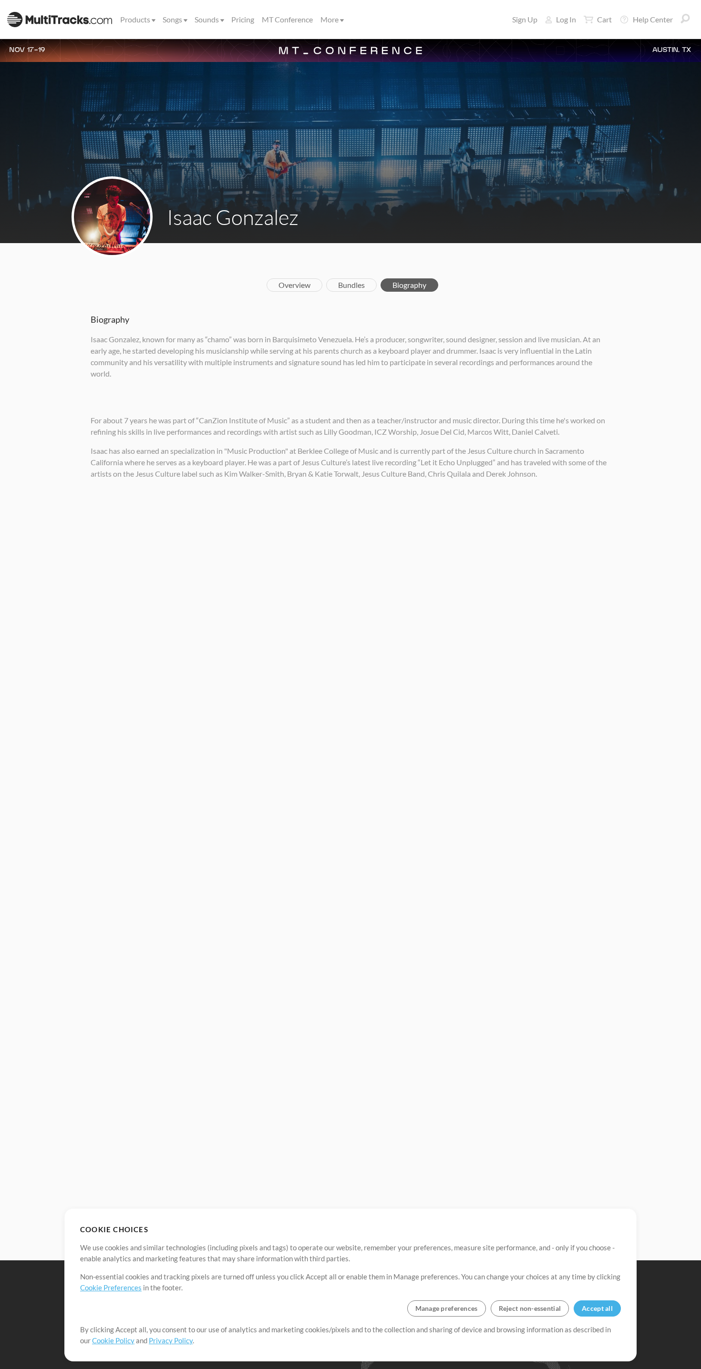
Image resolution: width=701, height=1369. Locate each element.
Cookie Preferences (111, 1287)
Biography (409, 284)
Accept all (597, 1308)
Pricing (242, 19)
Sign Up (524, 19)
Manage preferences (446, 1308)
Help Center (653, 19)
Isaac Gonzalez (233, 217)
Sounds (207, 19)
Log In (566, 19)
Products (135, 19)
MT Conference (287, 19)
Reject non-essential (530, 1308)
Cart (604, 19)
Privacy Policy (171, 1340)
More (329, 19)
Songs (172, 19)
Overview (294, 284)
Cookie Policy (113, 1340)
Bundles (351, 284)
